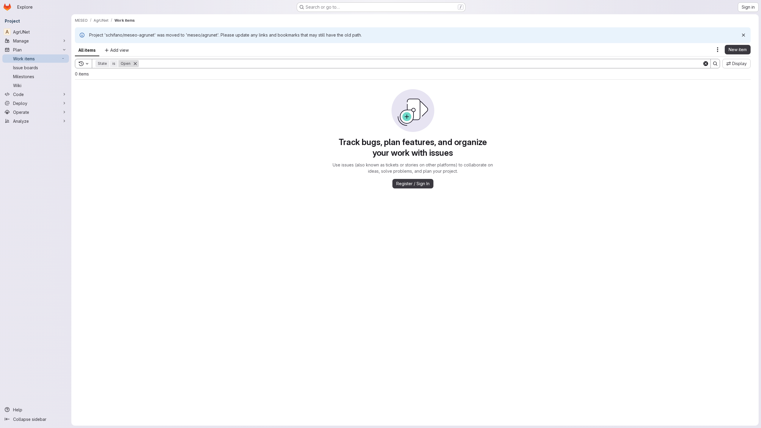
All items (87, 50)
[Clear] (705, 63)
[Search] (715, 63)
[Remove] (135, 63)
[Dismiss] (743, 35)
